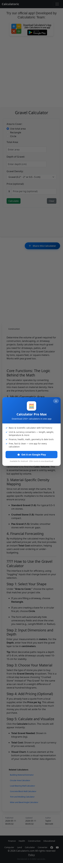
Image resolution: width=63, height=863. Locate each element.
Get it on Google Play (33, 454)
